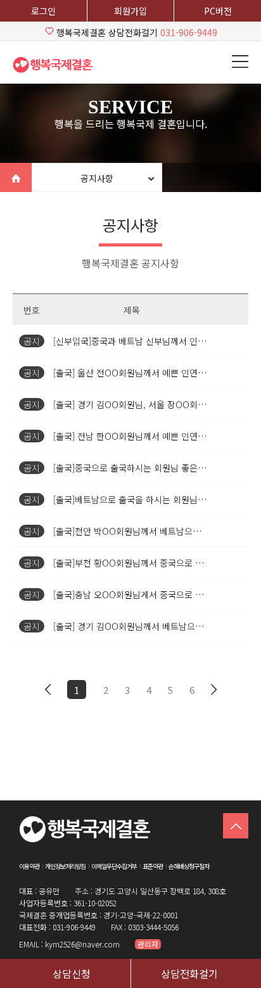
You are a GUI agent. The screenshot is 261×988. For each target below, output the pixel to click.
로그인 (43, 10)
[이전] (47, 689)
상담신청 (72, 973)
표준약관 (153, 866)
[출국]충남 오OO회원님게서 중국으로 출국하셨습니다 (153, 594)
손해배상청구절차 (189, 866)
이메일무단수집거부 (114, 866)
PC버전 (218, 10)
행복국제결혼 (57, 64)
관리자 (147, 944)
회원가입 (130, 10)
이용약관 (29, 866)
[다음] (213, 689)
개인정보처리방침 (65, 866)
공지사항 (96, 178)
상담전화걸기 (189, 973)
